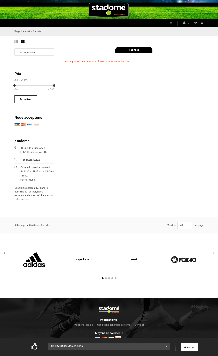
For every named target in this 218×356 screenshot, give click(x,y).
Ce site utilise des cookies (67, 346)
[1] (103, 278)
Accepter (189, 347)
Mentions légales (83, 324)
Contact (139, 324)
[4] (112, 278)
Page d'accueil (22, 31)
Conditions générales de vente (113, 324)
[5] (115, 278)
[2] (106, 278)
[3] (109, 278)
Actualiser (26, 99)
